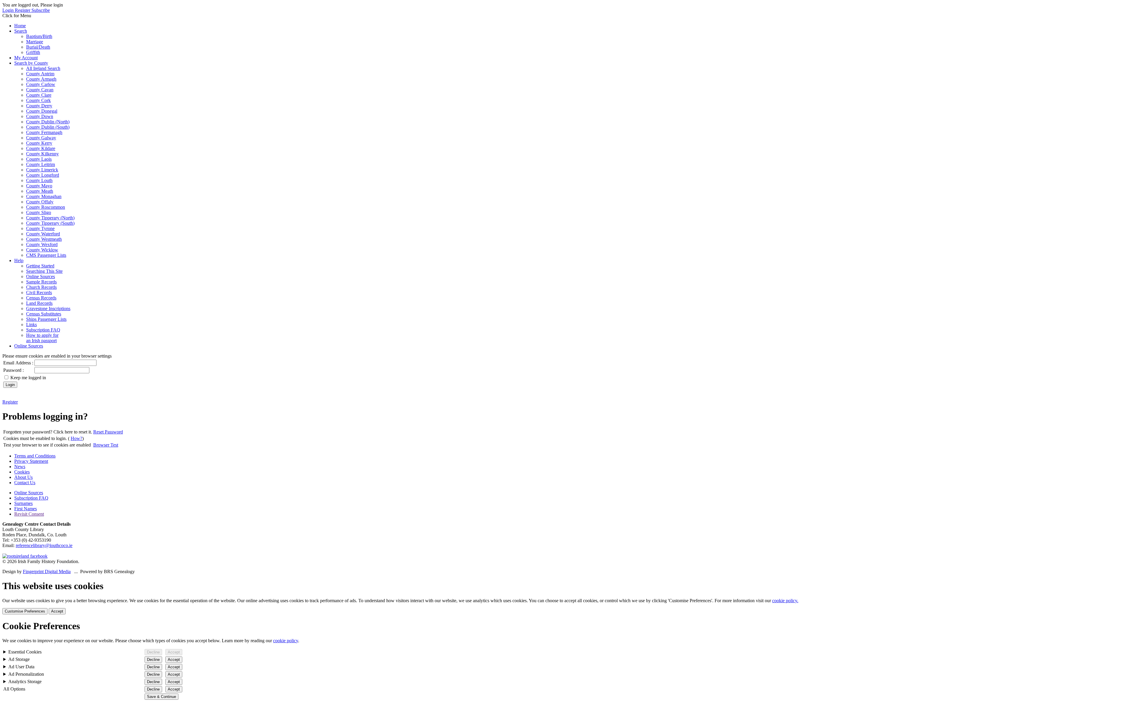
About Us (23, 477)
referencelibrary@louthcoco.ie (44, 545)
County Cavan (39, 89)
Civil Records (39, 292)
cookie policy (285, 640)
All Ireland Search (43, 68)
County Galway (41, 137)
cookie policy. (785, 600)
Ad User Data (21, 666)
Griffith (33, 52)
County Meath (39, 191)
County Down (39, 116)
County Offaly (39, 201)
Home (20, 25)
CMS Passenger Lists (46, 255)
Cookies (22, 471)
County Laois (39, 159)
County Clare (38, 95)
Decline (153, 652)
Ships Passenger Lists (46, 319)
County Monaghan (43, 196)
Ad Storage (19, 659)
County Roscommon (45, 207)
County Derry (39, 105)
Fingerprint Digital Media (47, 571)
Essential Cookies (25, 651)
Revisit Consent (29, 514)
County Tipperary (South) (50, 223)
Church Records (41, 287)
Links (31, 324)
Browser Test (105, 444)
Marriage (34, 41)
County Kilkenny (42, 153)
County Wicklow (42, 249)
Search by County (31, 63)
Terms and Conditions (35, 455)
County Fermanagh (44, 132)
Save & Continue (161, 696)
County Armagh (41, 79)
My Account (26, 57)
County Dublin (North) (47, 121)
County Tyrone (40, 228)
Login (8, 10)
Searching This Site (44, 271)
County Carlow (40, 84)
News (19, 466)
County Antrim (40, 73)
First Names (25, 508)
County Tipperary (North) (50, 217)
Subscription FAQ (43, 329)
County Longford (42, 175)
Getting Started (40, 265)
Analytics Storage (25, 681)
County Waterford (43, 233)
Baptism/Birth (39, 36)
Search (20, 31)
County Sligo (38, 212)
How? (76, 438)
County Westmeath (44, 239)
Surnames (23, 503)
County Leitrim (40, 164)
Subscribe (40, 10)
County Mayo (39, 185)
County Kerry (39, 143)
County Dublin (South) (47, 127)
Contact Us (24, 482)
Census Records (41, 297)
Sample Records (41, 281)
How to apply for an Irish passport (42, 338)
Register (23, 10)
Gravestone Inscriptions (48, 308)
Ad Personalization (26, 674)
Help (18, 260)
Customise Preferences (25, 611)
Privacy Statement (31, 461)
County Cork (38, 100)
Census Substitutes (43, 313)
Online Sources (40, 276)
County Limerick (42, 169)
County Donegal (41, 111)
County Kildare (40, 148)
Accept (57, 611)
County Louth (39, 180)
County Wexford (42, 244)
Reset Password (108, 431)
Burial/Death (38, 47)
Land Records (39, 303)
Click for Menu (16, 15)
